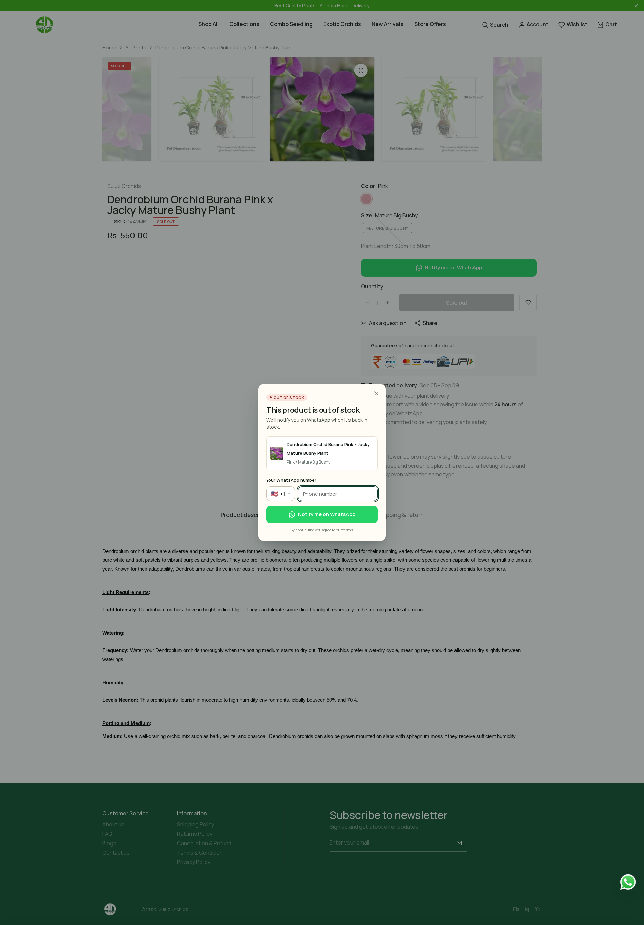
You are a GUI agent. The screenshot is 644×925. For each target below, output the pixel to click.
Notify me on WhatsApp (326, 514)
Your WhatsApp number (291, 480)
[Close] (376, 393)
